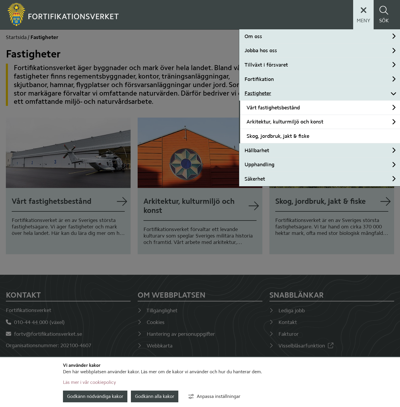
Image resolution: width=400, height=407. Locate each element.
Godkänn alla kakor (154, 396)
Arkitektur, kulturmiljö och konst (285, 121)
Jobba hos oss (261, 50)
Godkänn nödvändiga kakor (95, 396)
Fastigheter (258, 93)
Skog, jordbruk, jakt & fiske (278, 136)
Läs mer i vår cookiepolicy (89, 382)
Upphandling (259, 164)
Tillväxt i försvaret (266, 65)
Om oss (253, 36)
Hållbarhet (257, 150)
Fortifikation (259, 79)
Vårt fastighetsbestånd (273, 107)
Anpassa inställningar (218, 396)
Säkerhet (255, 179)
